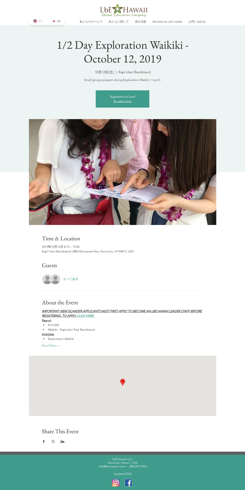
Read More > (51, 345)
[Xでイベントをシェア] (53, 441)
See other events (122, 101)
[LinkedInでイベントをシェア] (62, 441)
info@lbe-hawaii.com (112, 466)
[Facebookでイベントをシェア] (44, 441)
